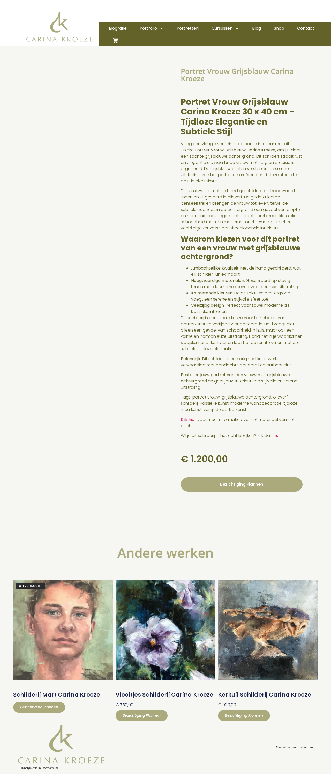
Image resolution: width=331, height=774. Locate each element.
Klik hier (188, 420)
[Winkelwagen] (115, 40)
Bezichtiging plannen (241, 484)
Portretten (188, 28)
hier (277, 436)
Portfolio (148, 28)
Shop (279, 28)
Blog (256, 28)
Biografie (118, 28)
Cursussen (222, 28)
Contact (305, 28)
